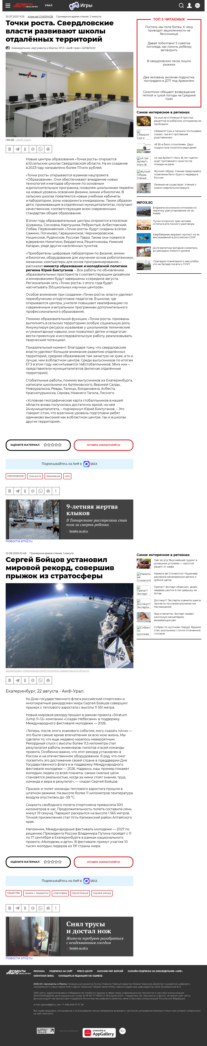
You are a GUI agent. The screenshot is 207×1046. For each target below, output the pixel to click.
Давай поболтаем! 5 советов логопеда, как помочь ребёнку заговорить (169, 47)
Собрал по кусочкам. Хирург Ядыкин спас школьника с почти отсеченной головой (177, 630)
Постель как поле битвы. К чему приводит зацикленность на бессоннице (169, 30)
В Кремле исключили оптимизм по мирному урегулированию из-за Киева (175, 210)
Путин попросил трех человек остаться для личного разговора (173, 222)
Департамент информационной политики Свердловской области (47, 670)
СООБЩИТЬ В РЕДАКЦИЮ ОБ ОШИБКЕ (80, 976)
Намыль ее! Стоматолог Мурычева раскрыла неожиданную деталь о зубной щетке (175, 577)
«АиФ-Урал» (23, 139)
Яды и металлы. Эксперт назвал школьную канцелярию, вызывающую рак (174, 617)
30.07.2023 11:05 (15, 16)
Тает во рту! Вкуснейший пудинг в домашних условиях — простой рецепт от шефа (175, 563)
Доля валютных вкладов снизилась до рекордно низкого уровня (175, 249)
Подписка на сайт (60, 971)
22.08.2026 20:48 (16, 553)
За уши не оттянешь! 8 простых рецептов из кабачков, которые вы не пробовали (177, 121)
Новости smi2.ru (19, 541)
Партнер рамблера (68, 1031)
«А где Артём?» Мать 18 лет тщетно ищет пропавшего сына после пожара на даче (176, 161)
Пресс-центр (85, 971)
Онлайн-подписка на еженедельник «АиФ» (155, 971)
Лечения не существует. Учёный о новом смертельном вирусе (175, 186)
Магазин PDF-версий (110, 971)
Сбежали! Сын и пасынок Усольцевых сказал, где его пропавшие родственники (177, 134)
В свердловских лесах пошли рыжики (169, 62)
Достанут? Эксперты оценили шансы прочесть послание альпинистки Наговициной (177, 603)
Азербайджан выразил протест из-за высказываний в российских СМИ (176, 236)
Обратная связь (44, 976)
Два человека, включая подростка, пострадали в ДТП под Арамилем (169, 79)
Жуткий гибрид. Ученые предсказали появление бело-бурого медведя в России (177, 174)
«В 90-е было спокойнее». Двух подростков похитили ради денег (175, 146)
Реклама (39, 971)
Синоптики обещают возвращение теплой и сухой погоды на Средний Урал (169, 95)
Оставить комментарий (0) (103, 445)
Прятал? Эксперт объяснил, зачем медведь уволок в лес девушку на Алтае (175, 590)
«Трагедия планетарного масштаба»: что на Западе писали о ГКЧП (176, 263)
